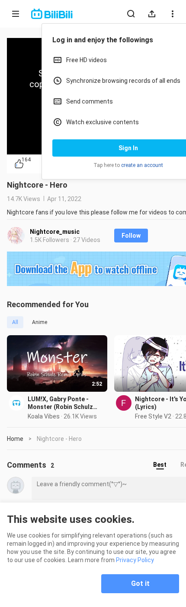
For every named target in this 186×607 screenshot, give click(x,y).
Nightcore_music (55, 231)
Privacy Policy (135, 560)
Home (15, 438)
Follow (131, 235)
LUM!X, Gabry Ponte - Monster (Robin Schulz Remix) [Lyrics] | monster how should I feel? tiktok (63, 403)
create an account (142, 165)
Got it (140, 583)
